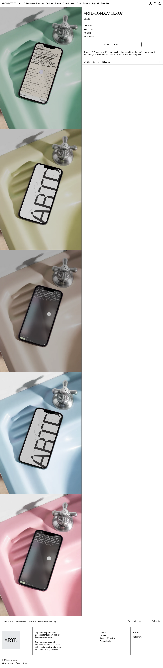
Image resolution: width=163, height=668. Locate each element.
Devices (49, 3)
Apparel (95, 3)
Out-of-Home (68, 3)
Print (79, 3)
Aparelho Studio (22, 663)
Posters (86, 3)
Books (58, 3)
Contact (103, 632)
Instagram (137, 637)
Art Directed (12, 660)
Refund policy (106, 641)
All (20, 3)
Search (103, 635)
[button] (155, 3)
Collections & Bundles (34, 3)
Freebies (105, 3)
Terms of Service (107, 638)
